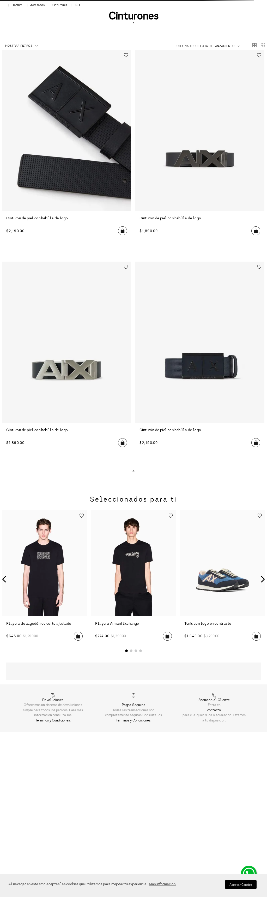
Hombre (17, 42)
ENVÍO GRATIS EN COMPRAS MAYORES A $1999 (133, 6)
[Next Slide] (264, 6)
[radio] (252, 69)
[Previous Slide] (3, 6)
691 (77, 42)
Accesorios (37, 42)
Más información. (162, 883)
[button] (259, 18)
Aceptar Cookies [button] (240, 884)
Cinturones (59, 42)
